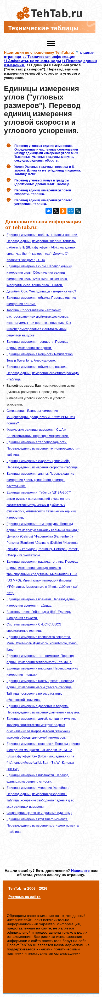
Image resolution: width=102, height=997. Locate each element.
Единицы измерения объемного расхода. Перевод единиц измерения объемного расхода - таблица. (43, 373)
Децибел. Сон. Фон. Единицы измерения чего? (41, 291)
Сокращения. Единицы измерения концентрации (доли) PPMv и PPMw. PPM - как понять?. (41, 417)
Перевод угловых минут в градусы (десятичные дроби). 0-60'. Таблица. (42, 182)
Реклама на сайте (24, 897)
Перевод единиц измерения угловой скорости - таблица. (42, 192)
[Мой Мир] (70, 211)
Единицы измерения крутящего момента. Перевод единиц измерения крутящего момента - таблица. (43, 825)
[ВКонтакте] (49, 211)
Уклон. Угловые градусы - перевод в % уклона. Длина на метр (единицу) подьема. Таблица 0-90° (47, 170)
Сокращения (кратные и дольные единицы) (39, 813)
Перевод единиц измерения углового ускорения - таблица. (43, 202)
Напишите (80, 870)
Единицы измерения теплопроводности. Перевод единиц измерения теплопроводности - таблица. (43, 448)
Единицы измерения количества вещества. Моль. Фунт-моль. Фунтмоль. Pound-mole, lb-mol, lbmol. (42, 643)
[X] (56, 211)
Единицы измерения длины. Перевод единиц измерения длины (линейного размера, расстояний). (40, 480)
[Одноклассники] (63, 211)
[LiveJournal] (78, 211)
